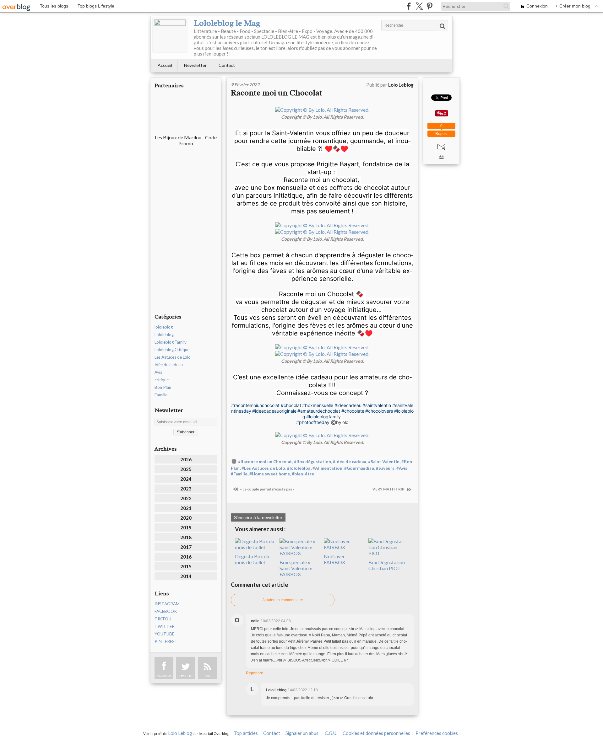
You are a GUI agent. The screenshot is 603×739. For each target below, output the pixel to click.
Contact (227, 65)
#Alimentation (327, 468)
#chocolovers (379, 411)
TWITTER (165, 626)
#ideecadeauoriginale (274, 411)
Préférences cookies (437, 733)
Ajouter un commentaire (282, 600)
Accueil (165, 65)
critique (162, 379)
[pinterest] (429, 6)
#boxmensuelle (317, 405)
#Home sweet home (269, 473)
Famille (161, 394)
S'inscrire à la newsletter (258, 517)
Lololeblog (164, 334)
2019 (186, 527)
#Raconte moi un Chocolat (265, 461)
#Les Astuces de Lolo (263, 468)
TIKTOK (163, 618)
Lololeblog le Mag (227, 23)
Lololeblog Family (171, 342)
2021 (186, 508)
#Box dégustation (312, 461)
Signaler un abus (302, 733)
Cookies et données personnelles (376, 733)
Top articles (246, 733)
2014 (186, 576)
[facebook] (409, 6)
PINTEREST (166, 641)
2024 (186, 479)
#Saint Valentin (383, 461)
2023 (186, 488)
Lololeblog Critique (172, 349)
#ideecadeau (347, 405)
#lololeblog (299, 468)
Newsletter (195, 65)
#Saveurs (385, 468)
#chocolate (352, 411)
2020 (186, 518)
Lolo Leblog (180, 733)
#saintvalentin (376, 405)
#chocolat (291, 405)
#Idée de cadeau (349, 461)
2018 (186, 537)
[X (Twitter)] (419, 6)
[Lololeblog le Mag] (169, 35)
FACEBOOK (166, 611)
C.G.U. (331, 733)
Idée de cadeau (169, 364)
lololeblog (164, 326)
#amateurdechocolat (318, 411)
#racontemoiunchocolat (255, 405)
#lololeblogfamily (323, 416)
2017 (186, 547)
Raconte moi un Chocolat (276, 93)
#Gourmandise (359, 468)
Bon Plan (163, 387)
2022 (186, 498)
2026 (186, 459)
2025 (186, 469)
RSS (207, 675)
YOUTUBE (164, 633)
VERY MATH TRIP (388, 489)
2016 (186, 557)
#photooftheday (312, 422)
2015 (186, 566)
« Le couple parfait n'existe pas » (267, 489)
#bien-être (303, 473)
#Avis (401, 468)
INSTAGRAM (167, 603)
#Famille (239, 473)
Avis (158, 372)
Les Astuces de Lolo (173, 357)
